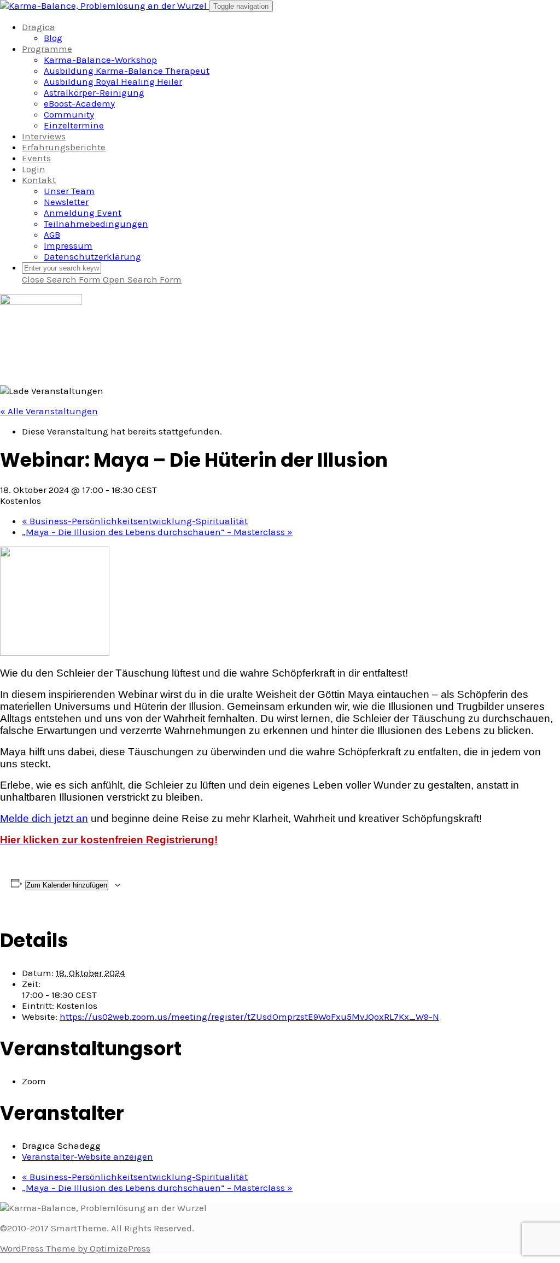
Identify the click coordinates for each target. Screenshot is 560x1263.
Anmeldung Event (82, 212)
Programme (47, 48)
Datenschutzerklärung (92, 256)
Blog (53, 37)
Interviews (44, 136)
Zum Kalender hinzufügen (66, 885)
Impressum (68, 245)
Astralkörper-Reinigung (94, 92)
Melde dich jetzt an (44, 818)
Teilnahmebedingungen (96, 223)
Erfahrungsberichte (64, 147)
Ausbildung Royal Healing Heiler (113, 81)
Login (33, 168)
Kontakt (39, 179)
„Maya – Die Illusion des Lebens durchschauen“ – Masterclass (157, 531)
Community (69, 114)
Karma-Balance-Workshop (100, 59)
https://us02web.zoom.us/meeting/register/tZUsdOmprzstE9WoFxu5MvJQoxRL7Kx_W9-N (249, 1016)
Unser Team (69, 190)
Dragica (38, 26)
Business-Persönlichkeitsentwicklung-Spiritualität (135, 520)
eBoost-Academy (79, 103)
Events (36, 157)
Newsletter (66, 201)
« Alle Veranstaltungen (49, 411)
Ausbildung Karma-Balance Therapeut (126, 70)
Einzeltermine (74, 125)
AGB (52, 234)
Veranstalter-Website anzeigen (87, 1156)
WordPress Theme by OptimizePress (75, 1248)
